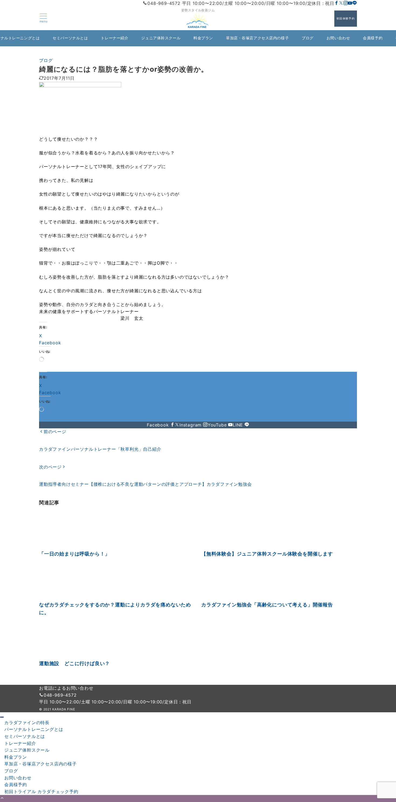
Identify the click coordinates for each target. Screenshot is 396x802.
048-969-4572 (60, 695)
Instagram (191, 425)
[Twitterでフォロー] (341, 3)
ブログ (46, 60)
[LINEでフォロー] (354, 3)
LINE (239, 425)
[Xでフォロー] (177, 425)
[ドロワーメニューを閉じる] (2, 717)
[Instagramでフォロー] (345, 3)
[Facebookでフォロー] (336, 3)
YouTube (218, 425)
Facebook (158, 425)
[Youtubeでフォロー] (350, 3)
